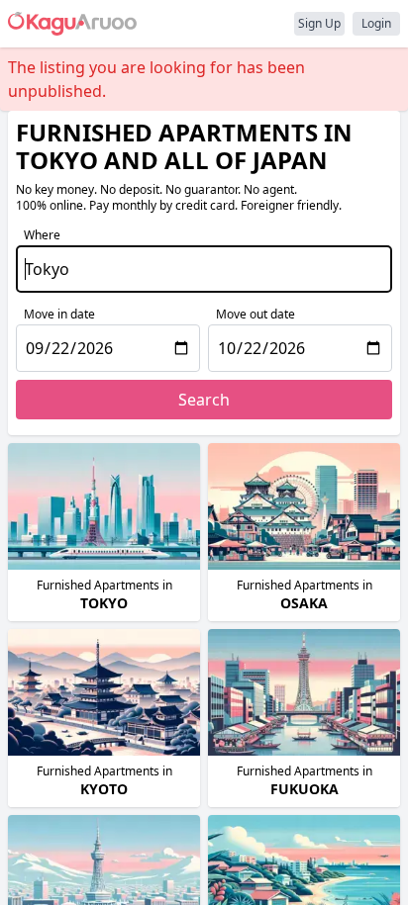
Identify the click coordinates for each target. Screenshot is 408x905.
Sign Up (319, 23)
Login (376, 23)
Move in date (59, 314)
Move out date (255, 314)
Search (204, 399)
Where (42, 234)
